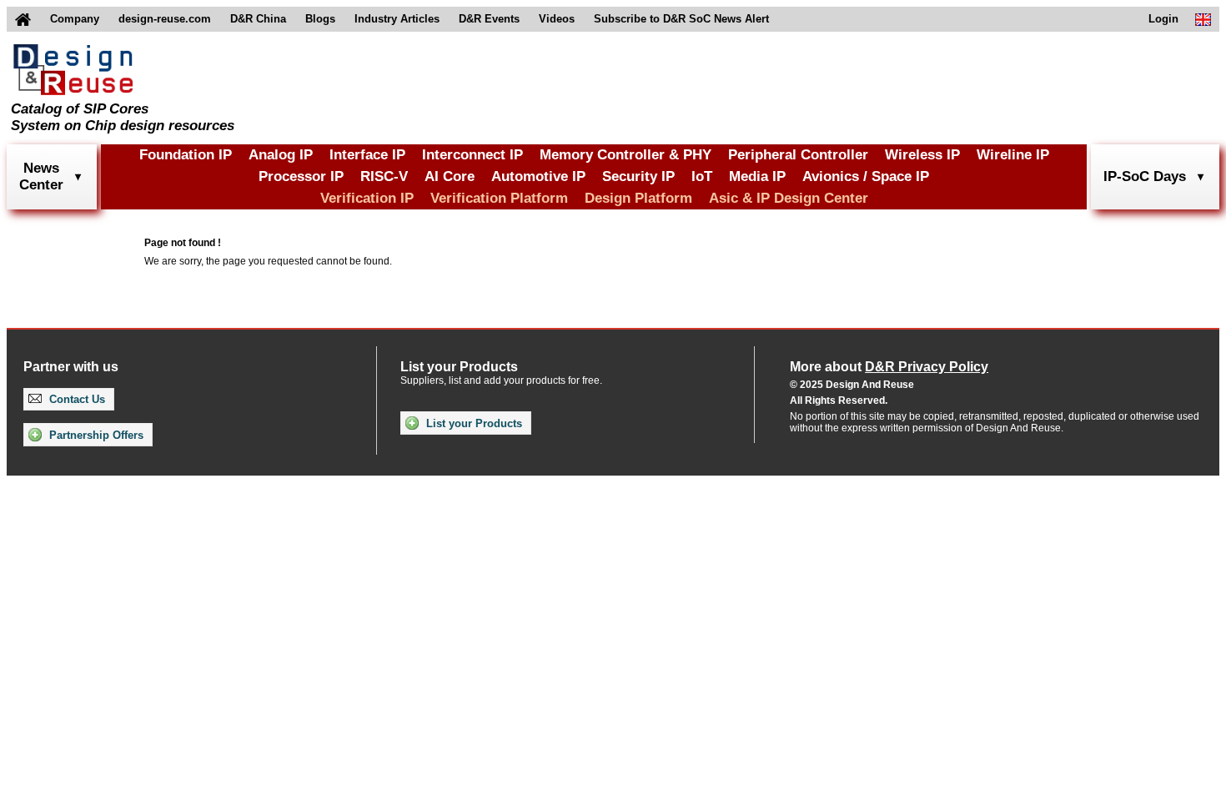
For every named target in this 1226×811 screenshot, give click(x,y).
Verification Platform (499, 198)
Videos (557, 19)
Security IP (638, 176)
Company (74, 19)
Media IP (757, 176)
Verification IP (367, 198)
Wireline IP (1013, 155)
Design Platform (638, 198)
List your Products (472, 423)
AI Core (450, 176)
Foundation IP (185, 155)
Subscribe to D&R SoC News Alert (681, 19)
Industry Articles (397, 19)
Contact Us (75, 399)
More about (889, 367)
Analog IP (281, 155)
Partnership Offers (94, 435)
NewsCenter (41, 176)
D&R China (258, 19)
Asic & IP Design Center (788, 198)
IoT (701, 176)
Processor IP (301, 176)
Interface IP (367, 155)
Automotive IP (538, 176)
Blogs (320, 19)
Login (1163, 19)
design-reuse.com (164, 19)
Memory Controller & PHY (625, 155)
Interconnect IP (472, 155)
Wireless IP (922, 155)
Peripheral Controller (798, 155)
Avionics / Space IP (865, 176)
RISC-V (384, 176)
